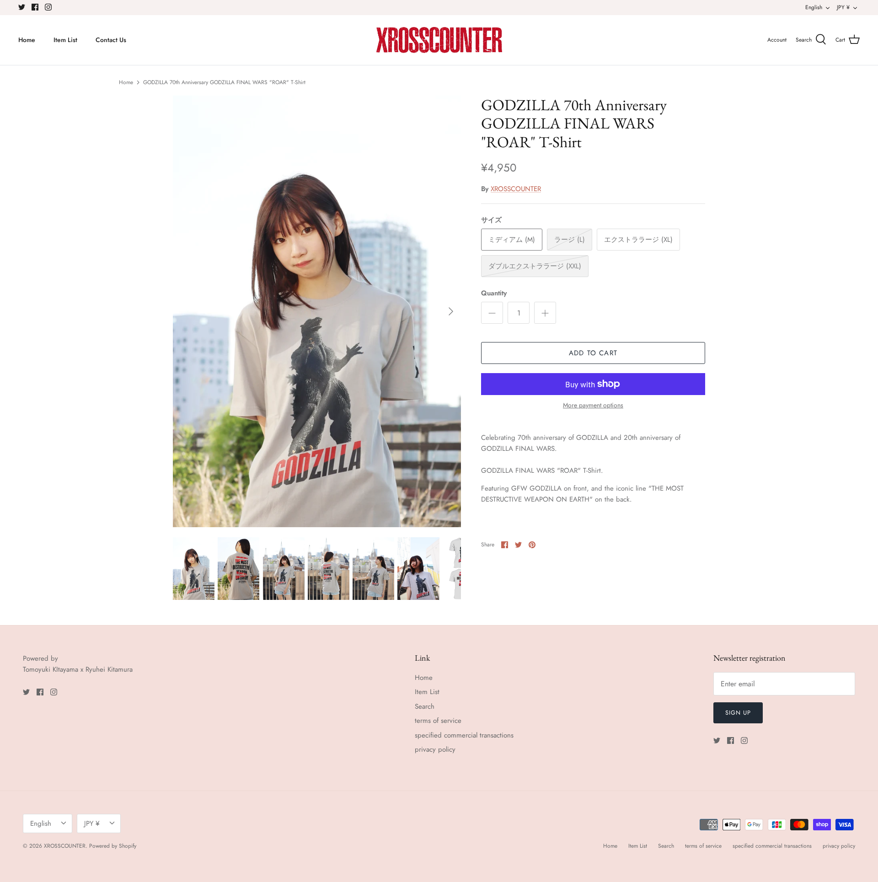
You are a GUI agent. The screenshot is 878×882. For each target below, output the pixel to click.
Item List (65, 39)
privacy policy (435, 749)
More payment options (593, 405)
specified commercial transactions (464, 735)
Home (26, 39)
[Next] (451, 311)
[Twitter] (21, 7)
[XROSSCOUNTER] (439, 40)
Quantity (494, 293)
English (813, 7)
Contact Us (111, 39)
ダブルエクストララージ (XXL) (534, 266)
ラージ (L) (569, 240)
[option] (317, 312)
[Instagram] (48, 7)
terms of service (438, 721)
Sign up (738, 712)
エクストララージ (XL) (638, 240)
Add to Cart (593, 353)
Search (424, 706)
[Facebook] (35, 7)
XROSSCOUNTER (516, 189)
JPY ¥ (843, 7)
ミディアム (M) (511, 240)
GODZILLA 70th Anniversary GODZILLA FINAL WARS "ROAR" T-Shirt (224, 82)
